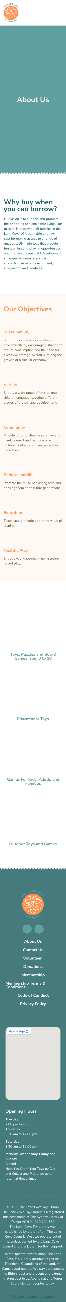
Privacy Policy (33, 1004)
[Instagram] (39, 929)
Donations (33, 966)
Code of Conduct (33, 995)
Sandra (49, 1296)
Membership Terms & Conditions (25, 985)
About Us (33, 941)
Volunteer (33, 958)
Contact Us (33, 950)
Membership (33, 975)
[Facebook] (27, 929)
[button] (60, 20)
